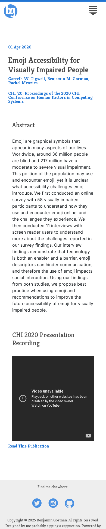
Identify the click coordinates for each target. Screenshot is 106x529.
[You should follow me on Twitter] (37, 503)
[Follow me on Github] (69, 503)
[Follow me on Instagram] (53, 503)
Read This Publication (28, 446)
